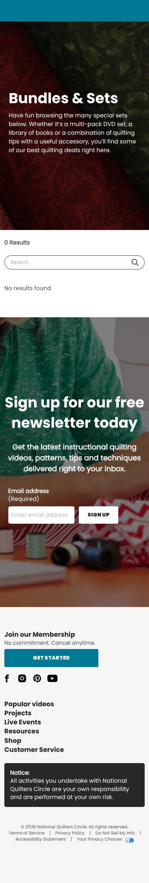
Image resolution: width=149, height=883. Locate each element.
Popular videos (29, 704)
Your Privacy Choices (99, 839)
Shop (12, 740)
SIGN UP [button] (99, 514)
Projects (17, 713)
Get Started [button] (51, 657)
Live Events (22, 722)
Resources (21, 731)
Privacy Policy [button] (70, 833)
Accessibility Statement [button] (40, 839)
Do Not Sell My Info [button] (115, 833)
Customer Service (34, 749)
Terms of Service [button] (26, 833)
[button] (135, 262)
